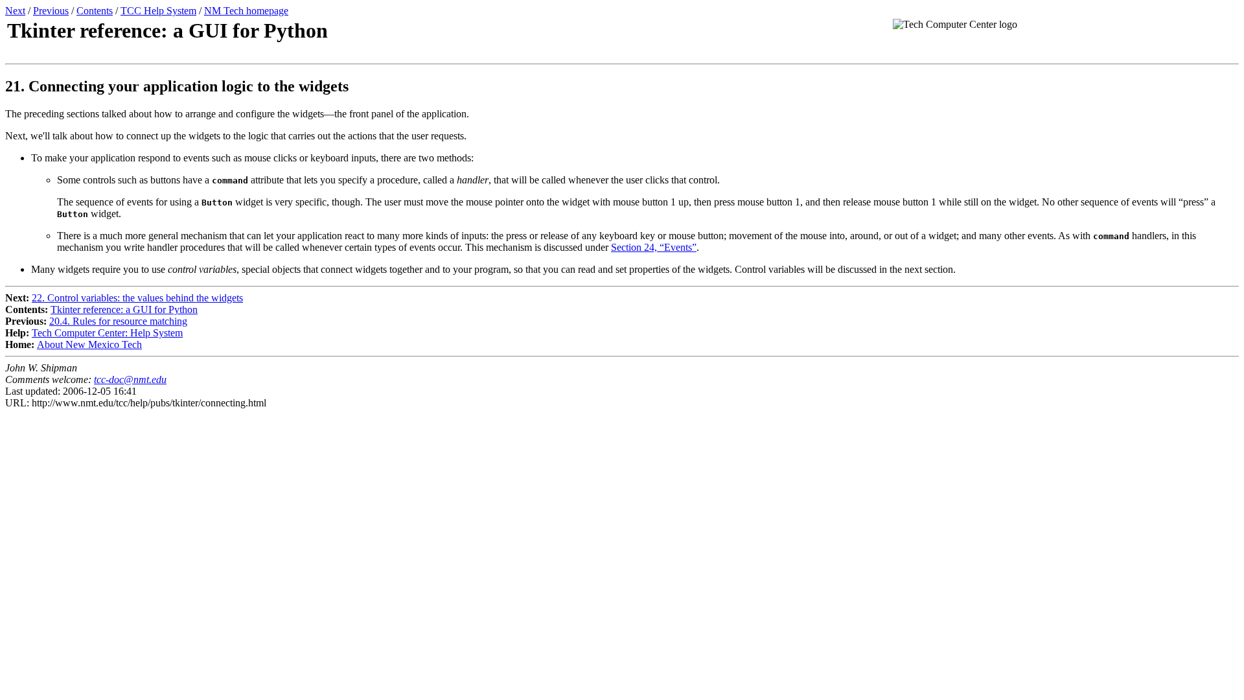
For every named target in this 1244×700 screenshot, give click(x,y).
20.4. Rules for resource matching (118, 321)
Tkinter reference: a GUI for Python (124, 309)
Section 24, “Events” (654, 247)
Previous (51, 10)
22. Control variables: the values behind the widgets (137, 297)
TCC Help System (158, 10)
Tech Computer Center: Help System (107, 332)
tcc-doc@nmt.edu (130, 379)
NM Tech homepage (246, 10)
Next (15, 10)
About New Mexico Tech (89, 344)
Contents (94, 10)
